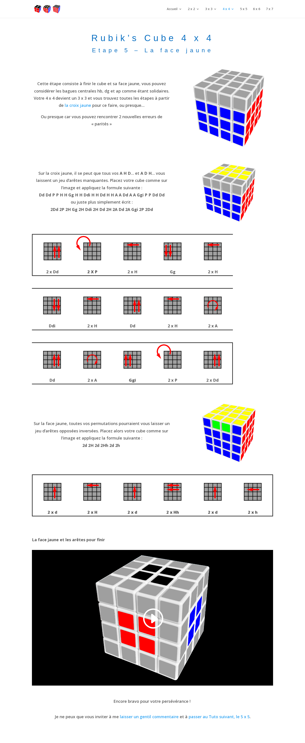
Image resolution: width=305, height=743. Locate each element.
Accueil (172, 9)
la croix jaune (78, 105)
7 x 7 (269, 9)
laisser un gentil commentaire (149, 716)
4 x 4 (226, 9)
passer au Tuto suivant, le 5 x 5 (219, 716)
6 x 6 (256, 9)
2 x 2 (191, 9)
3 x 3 (208, 9)
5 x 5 (243, 9)
